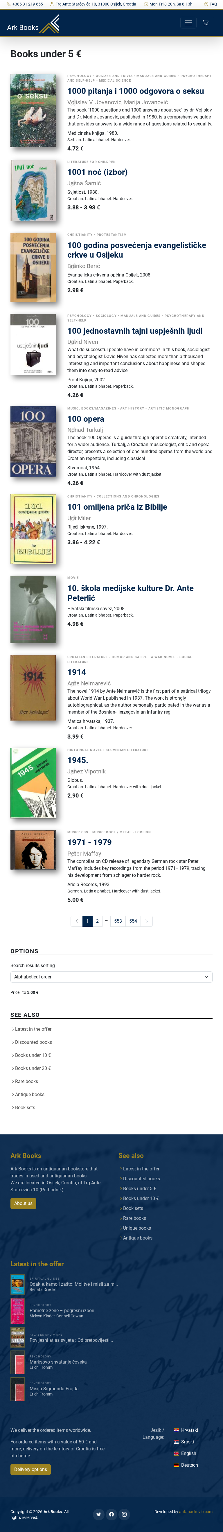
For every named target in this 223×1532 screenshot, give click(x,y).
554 (133, 921)
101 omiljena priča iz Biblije (117, 507)
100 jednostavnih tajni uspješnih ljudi (134, 331)
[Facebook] (111, 1514)
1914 (76, 672)
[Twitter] (99, 1514)
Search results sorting (32, 965)
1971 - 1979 (89, 842)
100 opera (85, 419)
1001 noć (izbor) (97, 172)
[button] (206, 22)
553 (118, 921)
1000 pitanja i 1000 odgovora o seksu (135, 91)
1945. (77, 760)
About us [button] (23, 1203)
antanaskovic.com (196, 1511)
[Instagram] (124, 1514)
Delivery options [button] (30, 1469)
